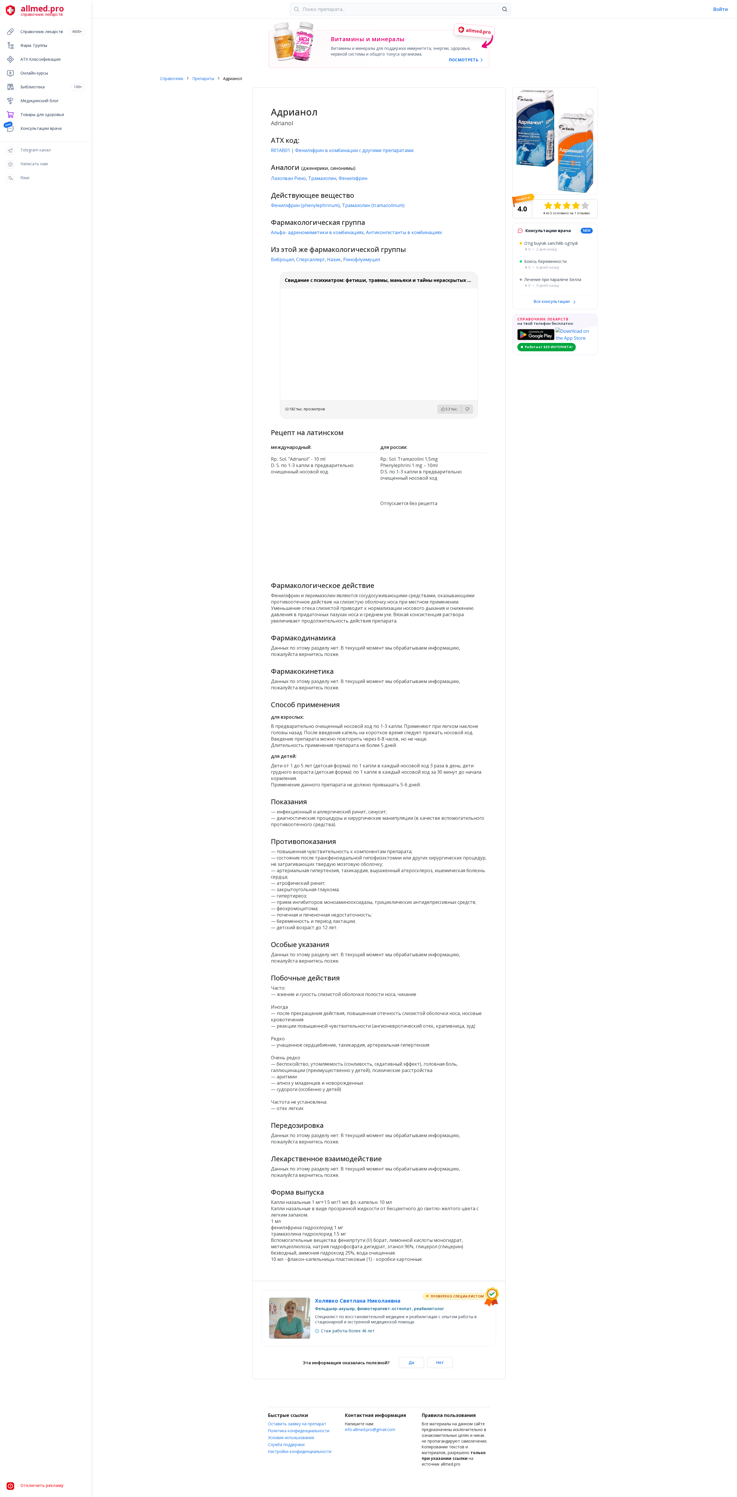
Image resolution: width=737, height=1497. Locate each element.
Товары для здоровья (42, 114)
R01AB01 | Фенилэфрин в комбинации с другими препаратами (342, 150)
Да (411, 1362)
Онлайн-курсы (34, 73)
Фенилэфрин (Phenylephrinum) (305, 205)
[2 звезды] (557, 206)
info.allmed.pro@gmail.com (370, 1429)
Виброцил (282, 259)
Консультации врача (41, 128)
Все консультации (552, 301)
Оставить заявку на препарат (297, 1423)
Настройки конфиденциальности (299, 1451)
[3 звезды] (567, 206)
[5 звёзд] (585, 206)
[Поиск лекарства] (505, 9)
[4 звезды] (576, 206)
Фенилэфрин (353, 178)
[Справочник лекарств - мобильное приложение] (324, 541)
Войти (720, 9)
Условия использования (291, 1437)
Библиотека (51, 87)
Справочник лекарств (51, 31)
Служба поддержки (286, 1444)
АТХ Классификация (40, 59)
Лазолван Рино (288, 178)
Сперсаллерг (310, 259)
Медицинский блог (39, 100)
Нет (440, 1362)
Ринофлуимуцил (361, 259)
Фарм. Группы (33, 45)
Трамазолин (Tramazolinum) (373, 205)
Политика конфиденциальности (298, 1430)
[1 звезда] (548, 206)
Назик (334, 259)
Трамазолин (322, 178)
